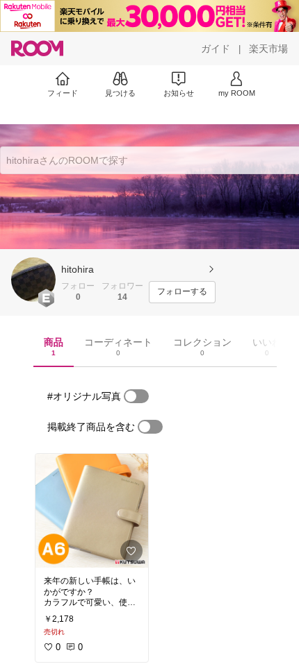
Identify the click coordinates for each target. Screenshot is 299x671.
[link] (91, 511)
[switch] (136, 396)
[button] (33, 279)
